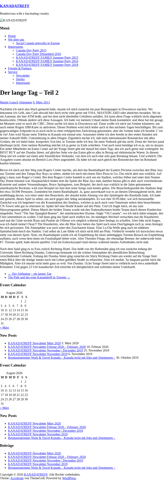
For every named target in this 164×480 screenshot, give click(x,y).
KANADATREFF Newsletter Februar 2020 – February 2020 (47, 346)
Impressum (23, 82)
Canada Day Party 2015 (31, 50)
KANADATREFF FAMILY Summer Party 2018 (47, 64)
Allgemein (25, 102)
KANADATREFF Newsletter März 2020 (34, 343)
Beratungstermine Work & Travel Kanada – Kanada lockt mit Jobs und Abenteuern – (61, 357)
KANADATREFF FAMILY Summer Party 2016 (47, 61)
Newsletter (23, 75)
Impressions (15, 46)
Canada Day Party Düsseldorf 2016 (38, 54)
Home (12, 36)
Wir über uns (16, 39)
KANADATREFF (15, 6)
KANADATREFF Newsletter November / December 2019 (45, 350)
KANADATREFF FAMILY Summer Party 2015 (47, 57)
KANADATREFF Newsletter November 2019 (38, 354)
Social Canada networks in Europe (38, 43)
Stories (20, 79)
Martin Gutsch (9, 102)
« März (4, 327)
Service (12, 72)
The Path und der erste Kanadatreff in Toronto (39, 277)
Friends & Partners (20, 68)
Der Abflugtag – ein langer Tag (29, 273)
